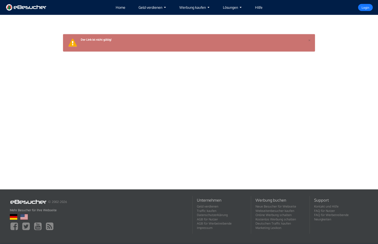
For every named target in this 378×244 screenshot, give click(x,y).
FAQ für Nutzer (324, 211)
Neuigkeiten (322, 219)
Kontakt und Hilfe (326, 206)
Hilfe (258, 7)
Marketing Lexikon (268, 228)
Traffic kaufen (206, 211)
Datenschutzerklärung (212, 215)
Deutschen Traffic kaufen (273, 223)
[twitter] (27, 226)
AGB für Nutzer (207, 219)
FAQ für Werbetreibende (331, 215)
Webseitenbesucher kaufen (275, 211)
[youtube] (38, 226)
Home (120, 7)
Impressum (204, 228)
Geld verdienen (207, 206)
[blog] (50, 226)
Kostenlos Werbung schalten (276, 219)
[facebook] (15, 226)
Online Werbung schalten (274, 215)
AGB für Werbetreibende (214, 223)
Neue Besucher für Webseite (276, 206)
